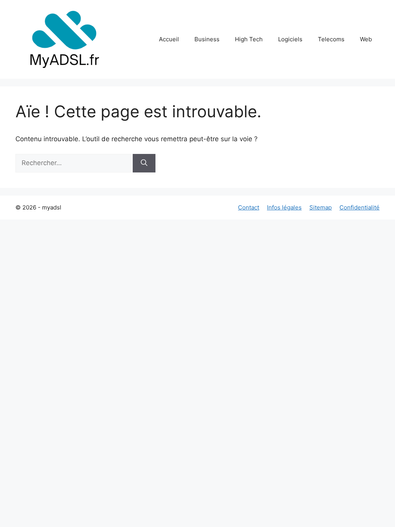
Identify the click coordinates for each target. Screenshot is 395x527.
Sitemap (320, 207)
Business (206, 39)
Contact (248, 207)
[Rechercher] (144, 163)
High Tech (249, 39)
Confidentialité (359, 207)
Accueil (169, 39)
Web (366, 39)
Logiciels (290, 39)
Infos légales (284, 207)
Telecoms (331, 39)
